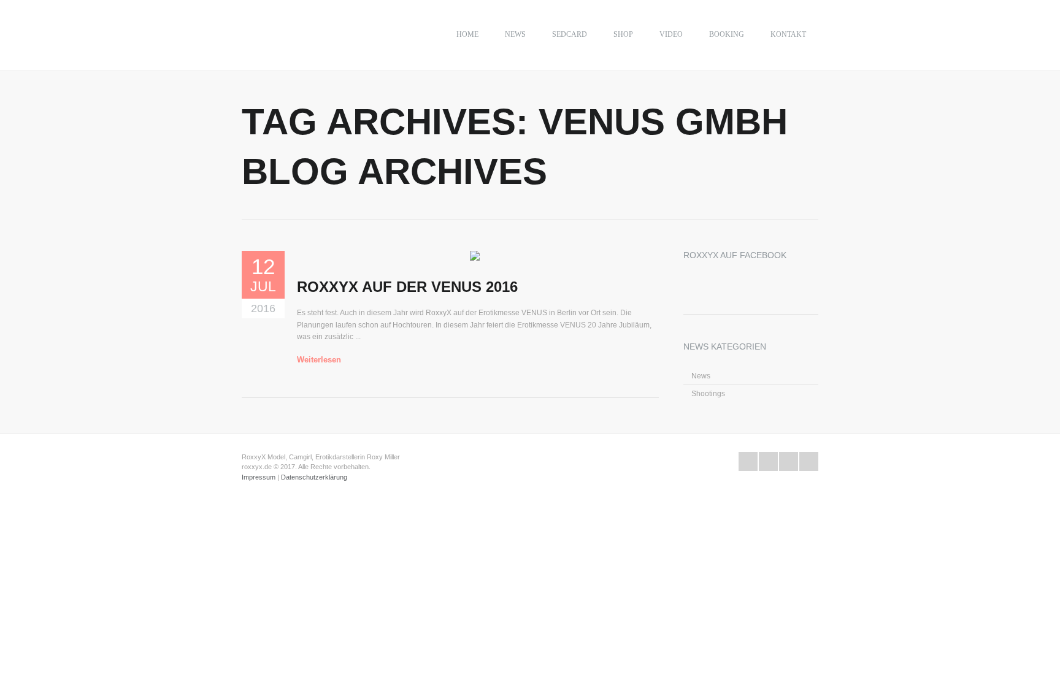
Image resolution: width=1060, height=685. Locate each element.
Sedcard (569, 34)
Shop (623, 34)
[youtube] (788, 461)
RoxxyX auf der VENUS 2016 (407, 286)
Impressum (258, 477)
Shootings (708, 393)
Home (467, 34)
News (515, 34)
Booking (726, 34)
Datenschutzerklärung (314, 477)
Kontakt (788, 34)
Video (671, 34)
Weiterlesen (319, 359)
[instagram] (808, 461)
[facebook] (768, 461)
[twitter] (748, 461)
